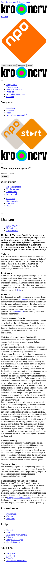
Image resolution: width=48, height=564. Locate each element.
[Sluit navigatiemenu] (2, 80)
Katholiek (10, 228)
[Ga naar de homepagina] (24, 14)
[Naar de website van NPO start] (24, 63)
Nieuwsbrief (11, 194)
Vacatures (10, 518)
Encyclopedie (12, 201)
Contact (9, 530)
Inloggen (21, 66)
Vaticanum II (18, 311)
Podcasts (10, 203)
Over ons (10, 516)
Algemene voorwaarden (16, 535)
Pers (8, 532)
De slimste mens (13, 189)
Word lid (4, 16)
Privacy (9, 537)
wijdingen (22, 299)
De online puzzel (13, 187)
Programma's (11, 514)
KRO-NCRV (12, 226)
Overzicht (10, 198)
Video (8, 206)
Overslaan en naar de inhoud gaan (15, 2)
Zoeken (4, 173)
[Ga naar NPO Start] (24, 149)
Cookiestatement (13, 542)
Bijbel (19, 290)
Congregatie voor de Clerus (18, 498)
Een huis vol (11, 191)
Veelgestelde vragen (14, 539)
